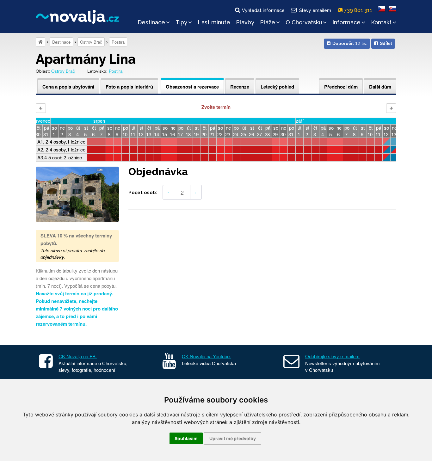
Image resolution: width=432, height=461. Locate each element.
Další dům (380, 86)
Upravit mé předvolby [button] (232, 438)
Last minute (214, 22)
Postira (118, 42)
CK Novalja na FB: (78, 356)
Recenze (239, 86)
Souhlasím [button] (186, 438)
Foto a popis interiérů (129, 86)
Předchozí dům (341, 86)
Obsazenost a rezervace (192, 86)
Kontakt (381, 22)
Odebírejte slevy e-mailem (332, 356)
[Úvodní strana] (40, 41)
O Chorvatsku (304, 22)
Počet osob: (142, 192)
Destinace (151, 22)
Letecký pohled (277, 86)
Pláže (267, 22)
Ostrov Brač (91, 42)
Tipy (181, 22)
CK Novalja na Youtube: (206, 356)
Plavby (245, 22)
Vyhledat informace (263, 10)
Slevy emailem (315, 10)
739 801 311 (359, 10)
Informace (346, 22)
